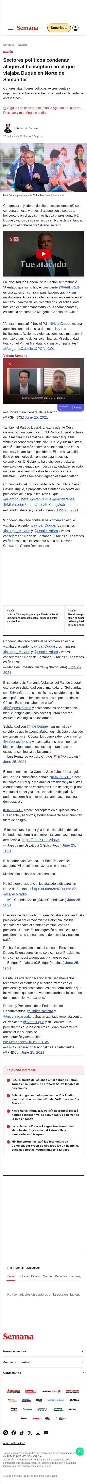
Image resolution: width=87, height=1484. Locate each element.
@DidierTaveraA (40, 1011)
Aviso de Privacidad (18, 1443)
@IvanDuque (69, 287)
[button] (43, 253)
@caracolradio (15, 894)
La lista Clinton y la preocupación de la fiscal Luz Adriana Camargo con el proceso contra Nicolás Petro (32, 618)
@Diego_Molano (16, 531)
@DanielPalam (46, 531)
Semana (8, 44)
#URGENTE (61, 777)
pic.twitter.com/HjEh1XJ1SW (26, 1042)
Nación (22, 44)
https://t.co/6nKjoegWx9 (46, 505)
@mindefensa (63, 499)
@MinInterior (13, 505)
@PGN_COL (44, 349)
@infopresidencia (17, 708)
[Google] (5, 1432)
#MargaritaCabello (18, 349)
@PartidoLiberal (16, 499)
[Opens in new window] (13, 1432)
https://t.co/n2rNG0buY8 (51, 889)
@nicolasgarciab (16, 1016)
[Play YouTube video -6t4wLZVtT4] (43, 253)
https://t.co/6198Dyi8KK (41, 840)
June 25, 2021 (36, 417)
